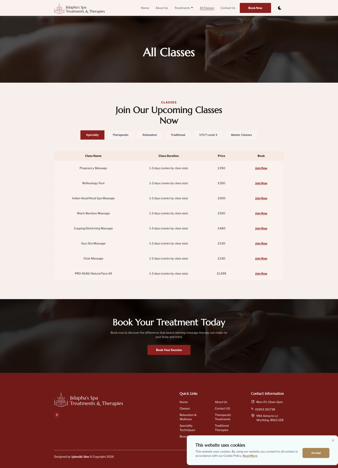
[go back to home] (88, 399)
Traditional (178, 135)
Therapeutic (120, 135)
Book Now (255, 8)
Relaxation (150, 135)
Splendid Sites (80, 456)
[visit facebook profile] (57, 415)
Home (145, 8)
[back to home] (79, 8)
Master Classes (241, 135)
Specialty (92, 135)
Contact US (222, 408)
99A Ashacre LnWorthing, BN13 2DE (270, 418)
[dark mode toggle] (279, 8)
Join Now (261, 168)
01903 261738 (265, 409)
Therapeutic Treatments (223, 417)
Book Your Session (169, 350)
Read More (250, 455)
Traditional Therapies (222, 428)
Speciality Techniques (187, 428)
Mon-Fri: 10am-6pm (269, 402)
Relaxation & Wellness (188, 417)
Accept (316, 453)
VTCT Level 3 (208, 135)
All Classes (207, 8)
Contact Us (228, 8)
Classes (185, 408)
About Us (162, 8)
